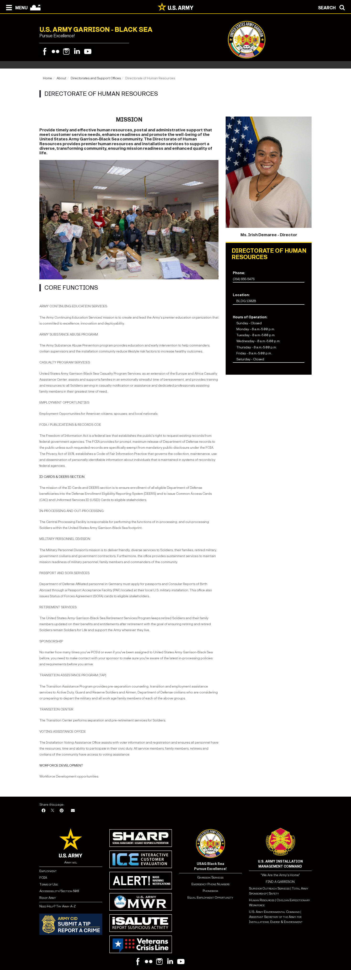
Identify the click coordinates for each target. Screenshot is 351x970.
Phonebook (210, 891)
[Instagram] (66, 51)
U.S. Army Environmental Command (274, 912)
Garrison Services (210, 877)
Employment (48, 871)
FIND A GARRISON (280, 882)
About (61, 78)
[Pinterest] (62, 811)
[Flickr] (55, 51)
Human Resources (261, 900)
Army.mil (70, 862)
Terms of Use (48, 884)
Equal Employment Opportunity (210, 897)
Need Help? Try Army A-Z (57, 906)
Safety (274, 893)
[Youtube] (87, 51)
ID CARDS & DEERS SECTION (62, 477)
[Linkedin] (77, 51)
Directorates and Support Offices (96, 78)
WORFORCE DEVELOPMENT (61, 765)
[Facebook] (44, 51)
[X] (52, 811)
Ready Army (47, 898)
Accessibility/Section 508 (59, 891)
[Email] (73, 811)
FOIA (43, 878)
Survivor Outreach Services (269, 888)
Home (47, 78)
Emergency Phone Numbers (210, 884)
